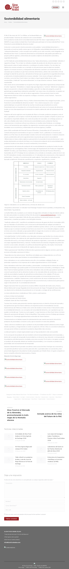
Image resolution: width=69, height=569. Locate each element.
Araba (14, 394)
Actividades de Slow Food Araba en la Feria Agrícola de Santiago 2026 (23, 436)
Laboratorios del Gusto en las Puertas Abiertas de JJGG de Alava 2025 (55, 449)
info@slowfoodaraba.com (12, 542)
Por (33, 394)
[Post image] (8, 436)
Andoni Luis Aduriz (30, 397)
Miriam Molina (58, 397)
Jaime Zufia (51, 397)
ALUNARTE (44, 565)
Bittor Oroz (38, 397)
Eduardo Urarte (45, 397)
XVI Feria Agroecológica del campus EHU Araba (23, 448)
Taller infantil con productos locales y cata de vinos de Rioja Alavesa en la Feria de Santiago (23, 460)
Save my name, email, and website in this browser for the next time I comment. (26, 514)
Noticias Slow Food (21, 394)
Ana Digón (23, 397)
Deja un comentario (58, 394)
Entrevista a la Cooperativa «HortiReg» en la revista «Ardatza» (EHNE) (56, 459)
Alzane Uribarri (16, 397)
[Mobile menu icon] (63, 7)
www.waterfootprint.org (48, 215)
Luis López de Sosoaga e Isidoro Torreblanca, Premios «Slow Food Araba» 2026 (56, 437)
